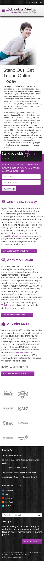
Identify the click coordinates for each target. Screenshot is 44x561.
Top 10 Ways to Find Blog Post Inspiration (19, 472)
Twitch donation (8, 305)
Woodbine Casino (20, 236)
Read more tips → (32, 541)
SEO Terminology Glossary (12, 455)
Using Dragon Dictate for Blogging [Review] (19, 477)
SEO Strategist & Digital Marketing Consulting (17, 552)
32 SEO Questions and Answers (14, 468)
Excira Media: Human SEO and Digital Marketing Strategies (21, 10)
